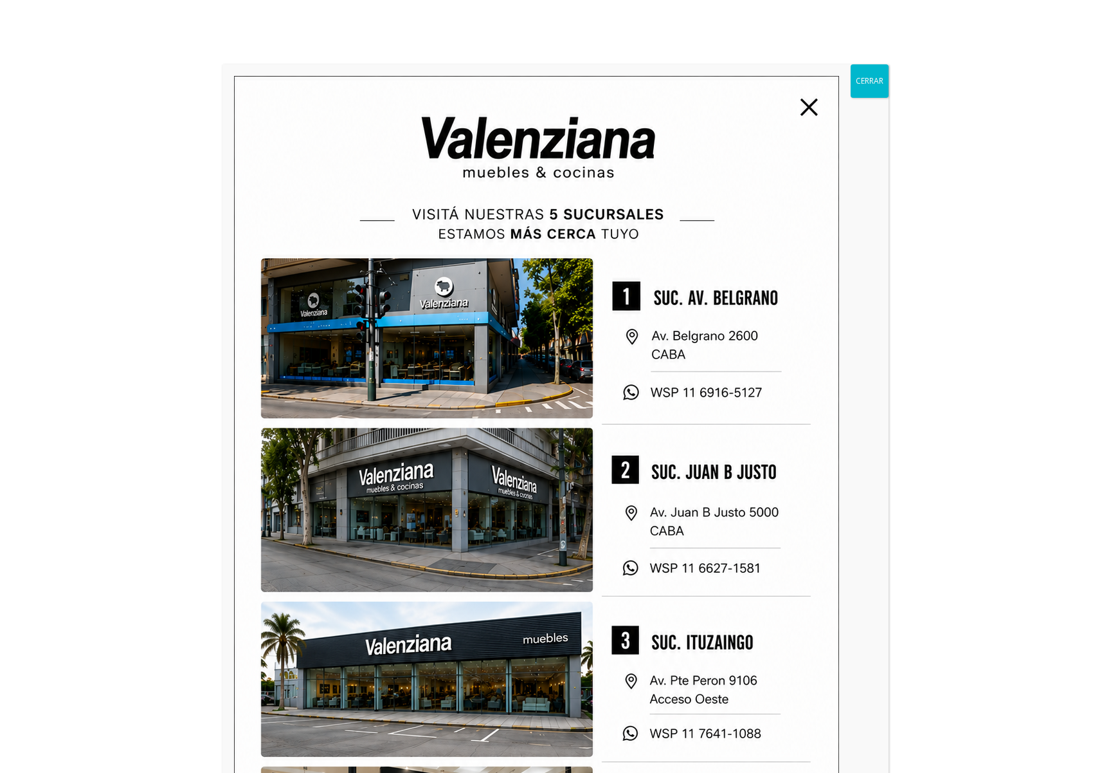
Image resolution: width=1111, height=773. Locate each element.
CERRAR (869, 80)
